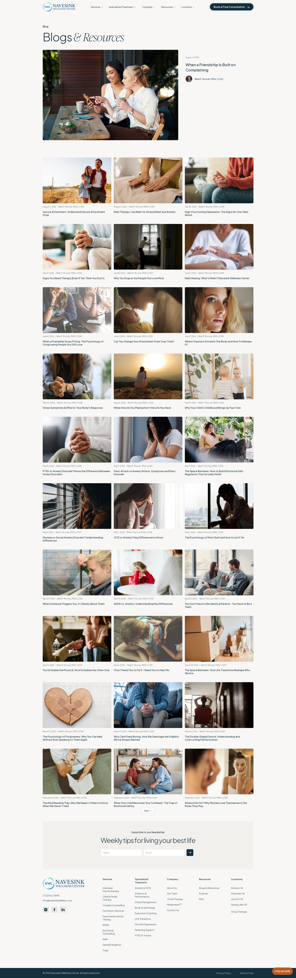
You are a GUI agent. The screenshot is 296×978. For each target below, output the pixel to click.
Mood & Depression (145, 924)
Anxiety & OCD (143, 888)
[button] (96, 6)
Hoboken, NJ (238, 893)
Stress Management (145, 902)
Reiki (105, 939)
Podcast (203, 893)
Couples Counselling (114, 905)
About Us (172, 888)
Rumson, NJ (237, 888)
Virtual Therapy (175, 899)
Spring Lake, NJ (239, 904)
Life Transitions (143, 918)
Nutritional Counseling (109, 932)
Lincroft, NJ (237, 899)
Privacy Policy (223, 973)
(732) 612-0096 (51, 895)
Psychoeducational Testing (113, 918)
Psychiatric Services (113, 910)
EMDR (106, 925)
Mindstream (174, 904)
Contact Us (173, 910)
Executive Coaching (145, 913)
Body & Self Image (145, 907)
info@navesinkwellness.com (57, 900)
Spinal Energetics (112, 944)
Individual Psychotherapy (111, 889)
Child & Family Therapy (110, 898)
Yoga (105, 950)
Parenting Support (144, 929)
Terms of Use (246, 973)
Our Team (172, 893)
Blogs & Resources (209, 888)
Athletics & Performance (142, 895)
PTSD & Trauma (143, 935)
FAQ (201, 899)
